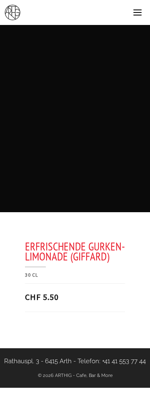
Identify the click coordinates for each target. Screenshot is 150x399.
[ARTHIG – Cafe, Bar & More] (12, 12)
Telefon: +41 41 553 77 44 (112, 361)
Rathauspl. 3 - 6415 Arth (38, 361)
